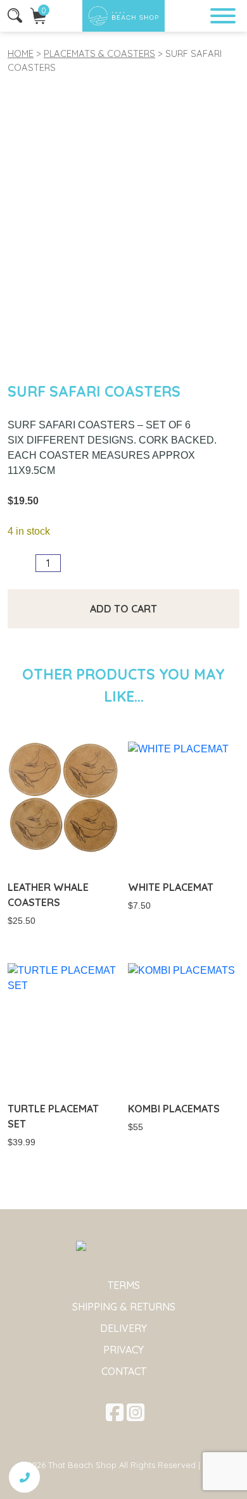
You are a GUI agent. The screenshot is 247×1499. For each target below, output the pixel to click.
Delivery (123, 1328)
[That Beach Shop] (123, 16)
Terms (124, 1285)
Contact (123, 1371)
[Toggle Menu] (223, 15)
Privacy (123, 1349)
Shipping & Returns (123, 1306)
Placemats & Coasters (99, 53)
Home (21, 53)
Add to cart (123, 608)
